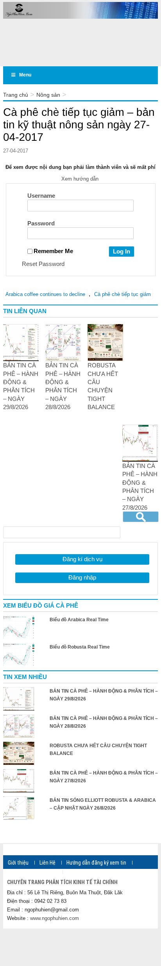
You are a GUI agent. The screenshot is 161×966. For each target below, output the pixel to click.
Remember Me (53, 251)
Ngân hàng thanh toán (32, 872)
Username (41, 195)
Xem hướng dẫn (80, 179)
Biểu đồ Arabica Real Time (79, 619)
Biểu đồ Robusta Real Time (80, 647)
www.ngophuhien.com (54, 918)
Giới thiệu (18, 863)
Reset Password (43, 264)
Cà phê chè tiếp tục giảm (122, 294)
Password (41, 223)
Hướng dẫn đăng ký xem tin (96, 863)
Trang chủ (15, 95)
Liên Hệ (47, 863)
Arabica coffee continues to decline (45, 294)
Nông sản (48, 95)
